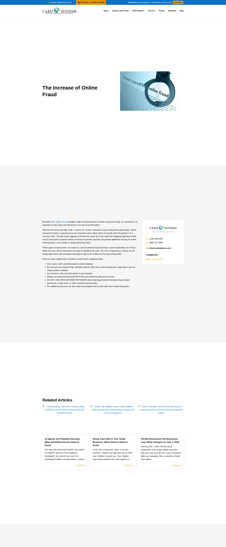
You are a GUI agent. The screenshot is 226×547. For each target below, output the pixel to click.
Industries (172, 11)
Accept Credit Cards (120, 11)
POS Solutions (138, 11)
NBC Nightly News (59, 222)
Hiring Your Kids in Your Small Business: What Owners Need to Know (110, 442)
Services (151, 11)
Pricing (161, 11)
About (106, 11)
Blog (182, 11)
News (148, 259)
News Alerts (157, 259)
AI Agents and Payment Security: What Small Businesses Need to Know (62, 442)
